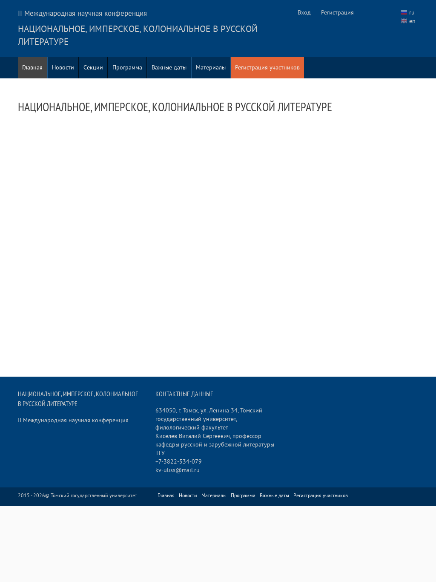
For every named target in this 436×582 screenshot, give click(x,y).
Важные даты (169, 67)
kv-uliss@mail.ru (177, 470)
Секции (93, 67)
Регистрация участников (267, 67)
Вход (304, 12)
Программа (127, 67)
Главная (32, 67)
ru (412, 12)
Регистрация (337, 12)
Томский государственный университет (94, 495)
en (412, 21)
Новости (63, 67)
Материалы (211, 67)
